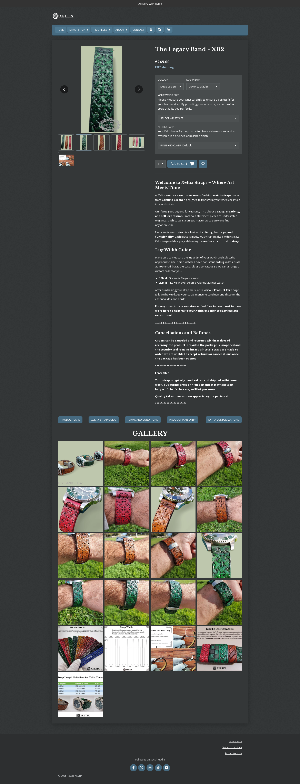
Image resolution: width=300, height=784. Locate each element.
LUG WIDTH (193, 79)
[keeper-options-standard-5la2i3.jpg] (219, 648)
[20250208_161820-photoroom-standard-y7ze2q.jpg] (173, 509)
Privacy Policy (235, 741)
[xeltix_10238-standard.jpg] (173, 602)
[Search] (160, 30)
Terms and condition (232, 747)
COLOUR (163, 79)
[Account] (151, 30)
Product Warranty (233, 753)
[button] (66, 142)
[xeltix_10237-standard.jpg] (127, 602)
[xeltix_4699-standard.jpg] (127, 463)
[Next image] (139, 89)
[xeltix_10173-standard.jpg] (81, 556)
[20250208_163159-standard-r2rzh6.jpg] (81, 602)
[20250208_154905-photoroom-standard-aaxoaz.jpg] (81, 509)
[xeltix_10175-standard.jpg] (173, 556)
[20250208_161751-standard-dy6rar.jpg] (219, 509)
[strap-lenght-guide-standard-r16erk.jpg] (81, 695)
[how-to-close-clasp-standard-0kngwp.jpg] (173, 648)
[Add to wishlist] (203, 164)
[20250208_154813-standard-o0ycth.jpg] (127, 509)
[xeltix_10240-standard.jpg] (219, 602)
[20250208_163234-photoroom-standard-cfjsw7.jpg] (219, 556)
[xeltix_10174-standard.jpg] (127, 556)
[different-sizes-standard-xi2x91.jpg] (127, 648)
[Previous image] (64, 89)
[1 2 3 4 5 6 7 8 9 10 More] (160, 164)
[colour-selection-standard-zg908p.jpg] (81, 648)
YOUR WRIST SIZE (168, 95)
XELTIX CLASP (166, 127)
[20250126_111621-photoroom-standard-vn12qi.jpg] (81, 463)
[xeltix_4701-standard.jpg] (173, 463)
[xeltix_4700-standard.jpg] (219, 463)
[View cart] (168, 30)
